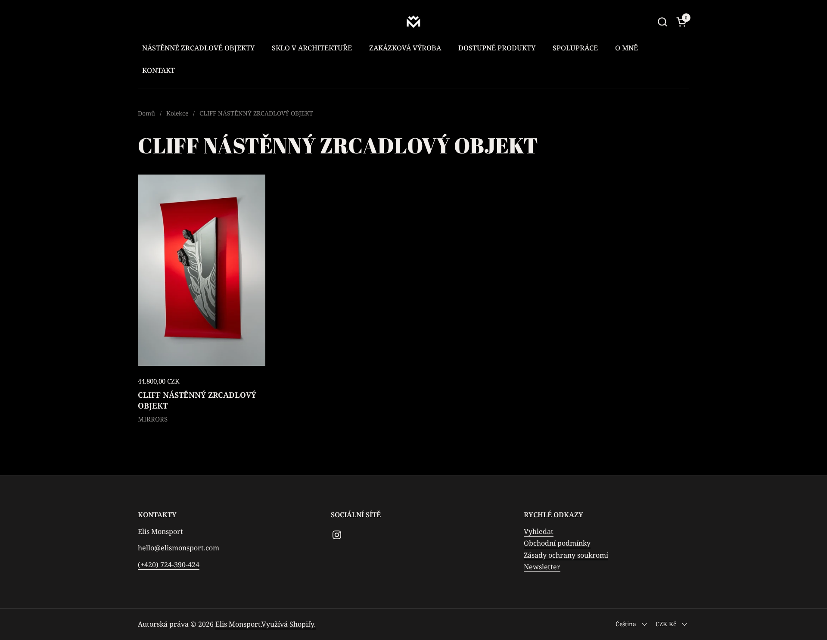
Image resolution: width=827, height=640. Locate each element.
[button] (662, 21)
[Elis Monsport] (413, 21)
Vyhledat (538, 531)
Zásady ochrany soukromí (566, 555)
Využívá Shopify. (288, 624)
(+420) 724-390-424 (168, 564)
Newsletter (542, 566)
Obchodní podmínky (557, 543)
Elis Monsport (238, 624)
